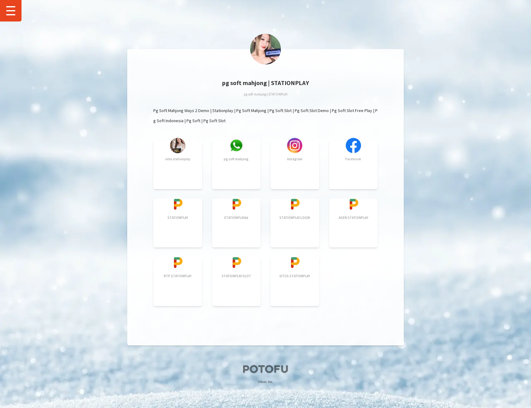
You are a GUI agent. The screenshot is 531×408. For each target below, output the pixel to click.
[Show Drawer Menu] (11, 10)
